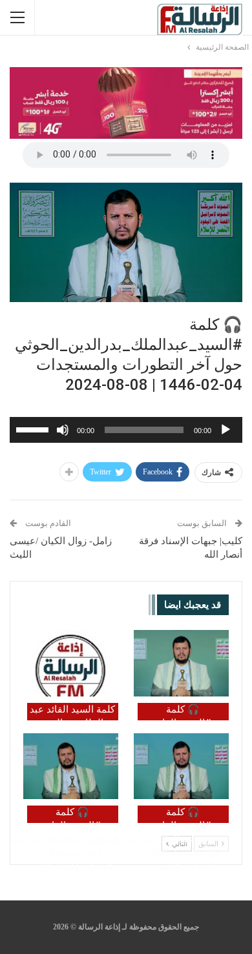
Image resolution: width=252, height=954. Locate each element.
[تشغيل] (225, 429)
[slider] (34, 428)
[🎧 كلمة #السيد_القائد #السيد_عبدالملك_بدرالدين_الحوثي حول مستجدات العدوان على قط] (70, 766)
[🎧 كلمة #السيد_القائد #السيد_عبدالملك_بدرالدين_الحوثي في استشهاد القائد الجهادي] (181, 766)
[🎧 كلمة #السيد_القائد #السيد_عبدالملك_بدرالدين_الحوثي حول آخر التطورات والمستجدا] (181, 663)
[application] (126, 430)
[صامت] (62, 429)
